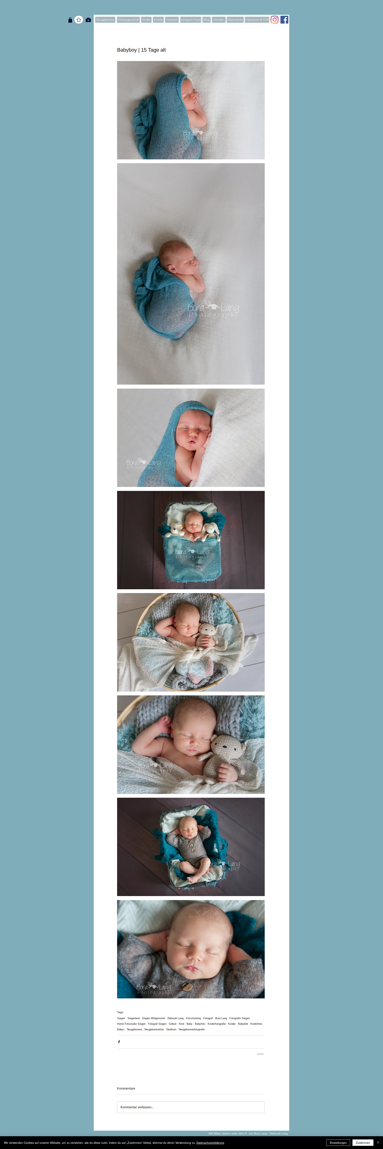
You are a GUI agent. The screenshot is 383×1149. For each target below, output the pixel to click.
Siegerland (133, 1018)
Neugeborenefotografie (192, 1029)
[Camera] (88, 20)
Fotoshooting (193, 1018)
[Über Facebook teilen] (119, 1042)
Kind (181, 1023)
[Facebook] (284, 20)
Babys (120, 1029)
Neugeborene (134, 1029)
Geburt (173, 1023)
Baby (189, 1023)
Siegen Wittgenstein (153, 1018)
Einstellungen (338, 1143)
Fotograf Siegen (157, 1023)
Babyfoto (200, 1023)
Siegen (121, 1018)
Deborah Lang (176, 1018)
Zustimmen (363, 1143)
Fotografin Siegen (239, 1018)
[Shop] (70, 20)
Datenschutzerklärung (210, 1143)
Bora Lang (221, 1018)
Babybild (243, 1023)
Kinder (232, 1023)
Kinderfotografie (217, 1023)
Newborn (171, 1029)
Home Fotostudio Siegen (131, 1023)
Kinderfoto (256, 1023)
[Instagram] (274, 20)
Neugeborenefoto (154, 1029)
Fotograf (208, 1018)
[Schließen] (378, 1142)
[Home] (78, 20)
